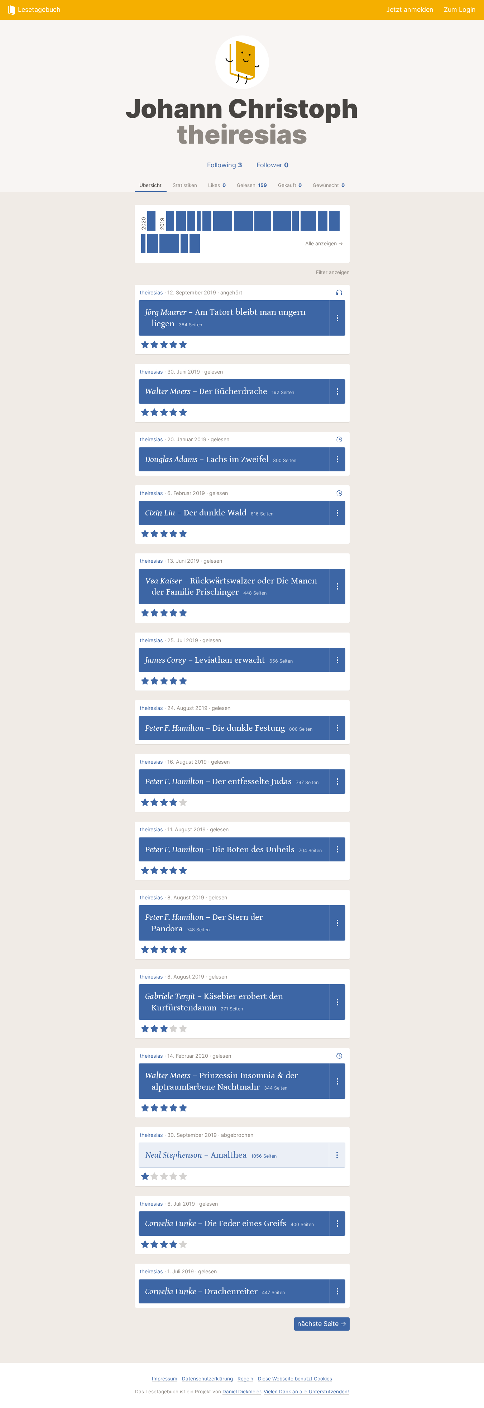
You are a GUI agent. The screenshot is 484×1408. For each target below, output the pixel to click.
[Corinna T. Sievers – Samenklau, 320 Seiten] (191, 221)
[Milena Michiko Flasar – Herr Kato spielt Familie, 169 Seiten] (199, 221)
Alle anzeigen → (324, 243)
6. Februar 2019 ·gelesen (197, 493)
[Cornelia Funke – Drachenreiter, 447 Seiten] (334, 221)
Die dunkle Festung (248, 728)
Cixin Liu (160, 513)
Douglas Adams (171, 459)
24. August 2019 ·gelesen (198, 708)
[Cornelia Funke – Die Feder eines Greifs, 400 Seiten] (322, 221)
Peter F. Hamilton (174, 728)
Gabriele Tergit (170, 996)
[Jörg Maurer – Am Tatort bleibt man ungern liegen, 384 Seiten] (207, 221)
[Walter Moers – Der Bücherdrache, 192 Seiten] (143, 243)
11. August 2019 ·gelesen (198, 829)
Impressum (164, 1378)
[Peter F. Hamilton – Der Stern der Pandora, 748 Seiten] (282, 221)
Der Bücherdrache (233, 391)
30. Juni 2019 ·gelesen (195, 372)
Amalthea (229, 1155)
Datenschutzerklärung (207, 1378)
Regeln (245, 1378)
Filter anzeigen (333, 272)
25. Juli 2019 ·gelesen (194, 640)
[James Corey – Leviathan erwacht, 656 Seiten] (308, 221)
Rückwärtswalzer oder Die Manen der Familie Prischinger (234, 586)
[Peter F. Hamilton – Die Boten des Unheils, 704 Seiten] (262, 221)
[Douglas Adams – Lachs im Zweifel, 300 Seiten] (184, 243)
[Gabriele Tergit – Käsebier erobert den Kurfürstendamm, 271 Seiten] (295, 221)
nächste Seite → (321, 1323)
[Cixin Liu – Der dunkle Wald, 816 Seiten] (169, 243)
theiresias (151, 292)
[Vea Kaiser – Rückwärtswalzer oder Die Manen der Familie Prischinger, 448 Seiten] (152, 243)
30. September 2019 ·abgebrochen (210, 1135)
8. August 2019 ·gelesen (197, 897)
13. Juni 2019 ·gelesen (194, 561)
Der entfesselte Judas (252, 781)
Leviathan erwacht (230, 660)
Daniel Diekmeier (241, 1391)
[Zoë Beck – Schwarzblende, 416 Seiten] (181, 221)
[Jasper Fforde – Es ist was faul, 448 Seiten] (195, 243)
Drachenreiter (231, 1291)
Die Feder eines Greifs (245, 1223)
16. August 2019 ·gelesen (198, 762)
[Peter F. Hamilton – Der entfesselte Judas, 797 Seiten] (243, 221)
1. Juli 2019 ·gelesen (192, 1271)
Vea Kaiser (163, 581)
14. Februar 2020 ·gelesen (199, 1056)
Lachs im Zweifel (237, 459)
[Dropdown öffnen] (337, 318)
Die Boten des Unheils (253, 849)
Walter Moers (168, 391)
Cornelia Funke (170, 1223)
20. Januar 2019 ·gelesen (198, 439)
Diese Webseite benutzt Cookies (295, 1378)
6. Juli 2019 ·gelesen (192, 1204)
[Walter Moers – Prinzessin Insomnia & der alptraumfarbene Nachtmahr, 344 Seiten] (151, 221)
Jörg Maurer (165, 312)
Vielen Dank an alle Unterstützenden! (306, 1391)
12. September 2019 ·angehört (204, 292)
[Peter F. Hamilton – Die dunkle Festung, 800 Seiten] (222, 221)
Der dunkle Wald (215, 513)
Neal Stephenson (173, 1155)
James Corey (165, 660)
